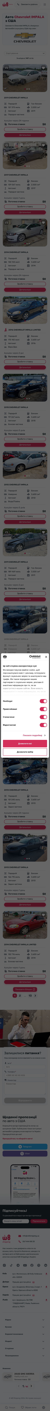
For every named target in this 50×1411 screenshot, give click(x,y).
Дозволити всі (25, 743)
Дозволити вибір (25, 752)
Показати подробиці (32, 735)
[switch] (43, 709)
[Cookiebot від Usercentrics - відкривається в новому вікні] (30, 657)
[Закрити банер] (46, 657)
